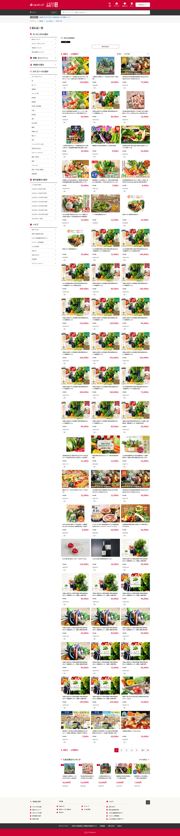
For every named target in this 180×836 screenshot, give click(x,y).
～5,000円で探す (36, 185)
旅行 (33, 140)
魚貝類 (34, 98)
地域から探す (38, 64)
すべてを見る (143, 760)
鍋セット (34, 136)
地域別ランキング (36, 48)
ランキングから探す (37, 807)
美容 (33, 161)
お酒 (33, 110)
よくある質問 (35, 246)
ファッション (35, 165)
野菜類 (41, 21)
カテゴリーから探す (37, 813)
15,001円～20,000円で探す (40, 202)
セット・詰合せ (49, 21)
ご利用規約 (102, 826)
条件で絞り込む (105, 46)
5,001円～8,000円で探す (39, 189)
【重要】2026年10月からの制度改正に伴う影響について (54, 17)
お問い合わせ (35, 255)
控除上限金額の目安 (37, 234)
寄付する (61, 812)
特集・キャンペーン (40, 58)
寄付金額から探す (36, 816)
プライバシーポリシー (38, 263)
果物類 (34, 89)
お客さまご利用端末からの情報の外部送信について (84, 826)
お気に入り (124, 6)
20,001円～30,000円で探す (40, 206)
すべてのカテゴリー (37, 76)
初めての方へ (35, 229)
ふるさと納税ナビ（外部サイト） (116, 819)
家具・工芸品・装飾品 (38, 169)
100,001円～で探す (37, 218)
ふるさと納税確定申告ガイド (40, 238)
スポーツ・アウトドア (37, 153)
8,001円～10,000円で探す (39, 193)
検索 (110, 6)
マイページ (116, 6)
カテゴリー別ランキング (38, 43)
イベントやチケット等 (37, 144)
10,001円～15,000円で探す (40, 197)
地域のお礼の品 (36, 148)
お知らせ (34, 251)
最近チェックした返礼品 (65, 809)
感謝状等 (34, 174)
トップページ (33, 21)
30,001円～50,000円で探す (40, 210)
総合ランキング (36, 39)
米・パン (34, 85)
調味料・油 (35, 131)
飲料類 (34, 114)
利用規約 (34, 259)
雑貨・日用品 (35, 157)
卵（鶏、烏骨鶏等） (37, 106)
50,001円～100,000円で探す (40, 214)
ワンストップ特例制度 (38, 242)
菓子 (33, 119)
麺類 (33, 127)
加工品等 (34, 123)
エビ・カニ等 (35, 93)
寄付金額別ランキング (38, 52)
